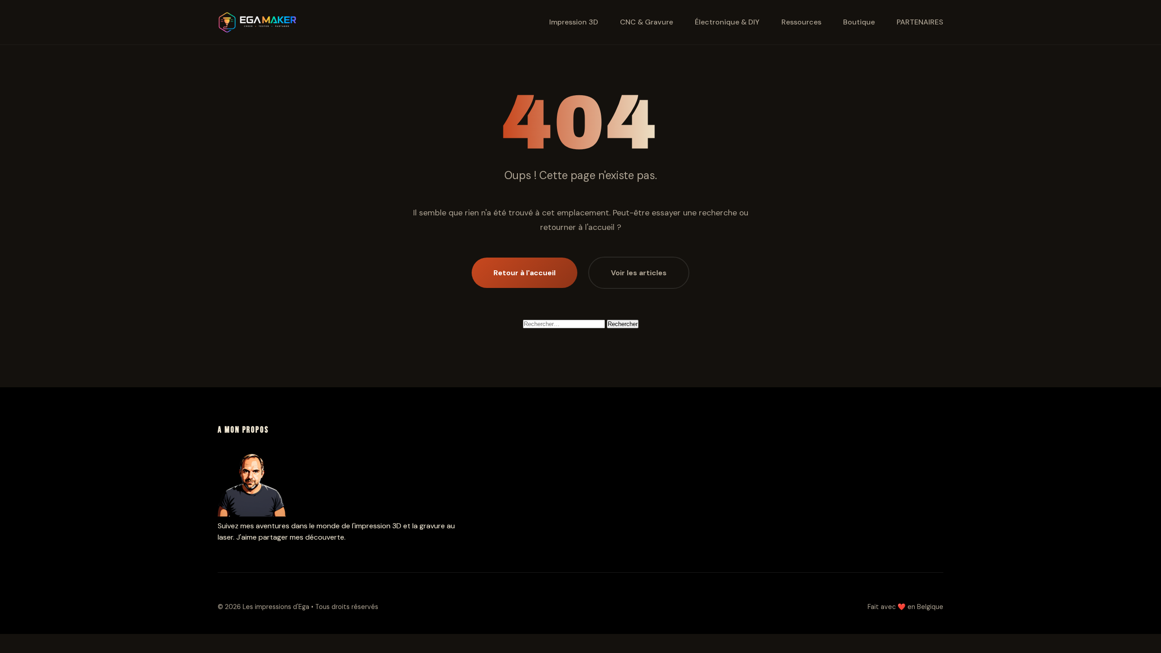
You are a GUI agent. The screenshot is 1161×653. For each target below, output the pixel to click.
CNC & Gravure (646, 22)
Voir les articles (639, 273)
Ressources (801, 22)
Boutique (859, 22)
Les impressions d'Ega (277, 607)
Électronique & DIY (727, 22)
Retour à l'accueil (524, 273)
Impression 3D (573, 22)
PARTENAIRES (920, 22)
